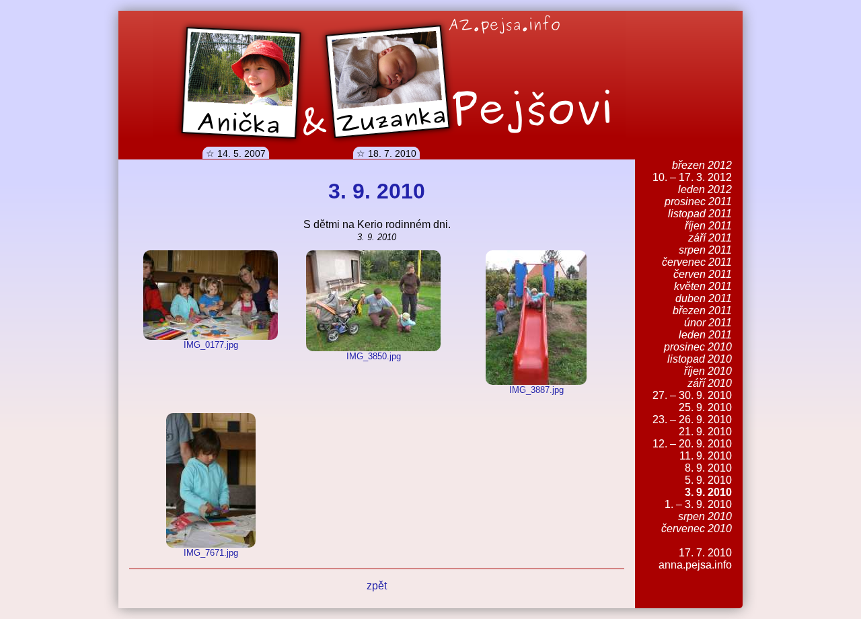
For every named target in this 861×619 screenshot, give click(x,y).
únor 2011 (708, 322)
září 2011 (710, 238)
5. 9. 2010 (708, 480)
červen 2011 (702, 274)
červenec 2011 (697, 262)
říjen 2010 (708, 371)
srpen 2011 (705, 250)
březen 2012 (702, 165)
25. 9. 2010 (705, 407)
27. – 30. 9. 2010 (692, 395)
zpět (377, 585)
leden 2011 (705, 334)
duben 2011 (703, 298)
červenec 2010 (696, 528)
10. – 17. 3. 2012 (692, 177)
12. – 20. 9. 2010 (692, 443)
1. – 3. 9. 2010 (698, 504)
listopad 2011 (700, 213)
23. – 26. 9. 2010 (692, 419)
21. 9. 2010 (705, 431)
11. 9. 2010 (705, 456)
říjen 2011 (708, 225)
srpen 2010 (705, 516)
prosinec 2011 (698, 201)
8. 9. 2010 (708, 468)
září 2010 (709, 383)
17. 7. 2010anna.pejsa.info (695, 559)
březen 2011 (702, 310)
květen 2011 (703, 286)
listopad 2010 (699, 359)
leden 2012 (705, 189)
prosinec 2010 (698, 347)
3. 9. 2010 (708, 492)
